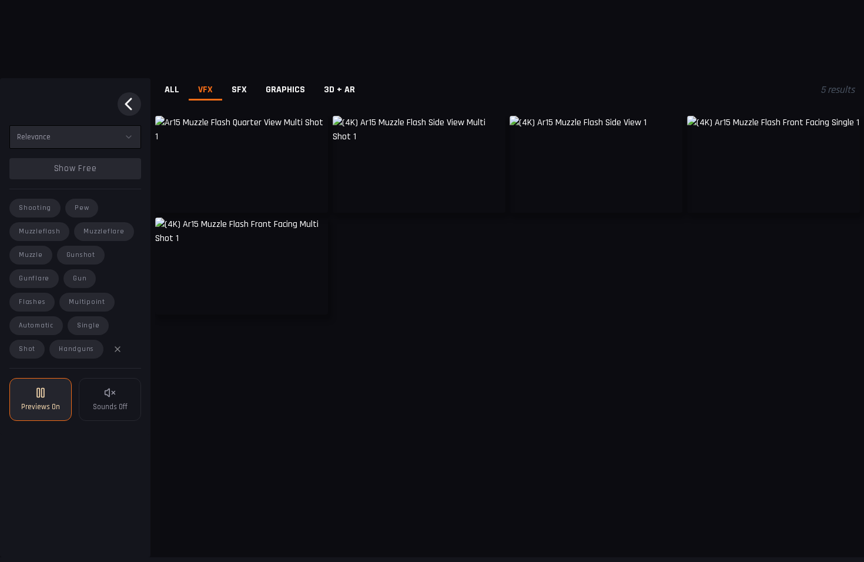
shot (27, 348)
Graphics (285, 89)
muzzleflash (39, 231)
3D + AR (339, 89)
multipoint (87, 301)
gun (79, 278)
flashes (32, 301)
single (88, 325)
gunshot (80, 254)
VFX (205, 89)
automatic (36, 325)
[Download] (311, 195)
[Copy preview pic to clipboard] (172, 195)
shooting (35, 207)
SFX (239, 89)
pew (82, 207)
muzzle (31, 254)
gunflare (34, 278)
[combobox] (75, 137)
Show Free (75, 168)
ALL (172, 89)
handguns (76, 348)
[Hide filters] (129, 104)
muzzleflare (103, 231)
